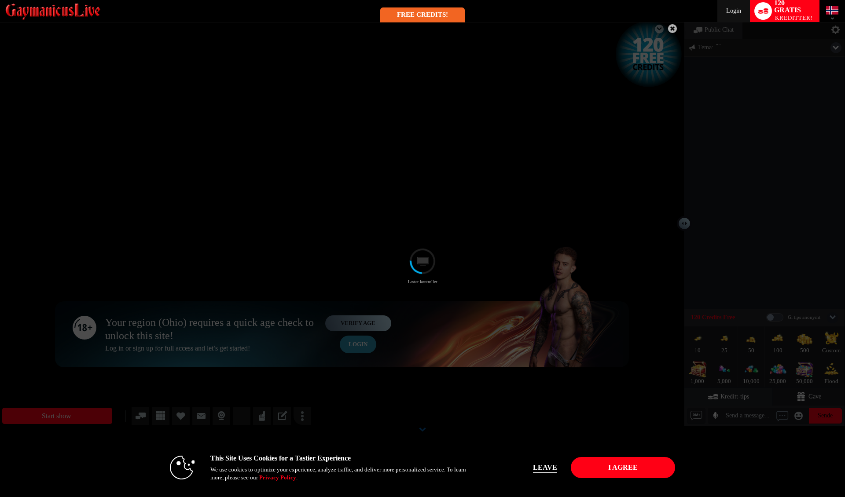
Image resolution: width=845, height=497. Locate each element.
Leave (545, 467)
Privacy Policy (277, 477)
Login (733, 10)
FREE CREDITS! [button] (422, 14)
